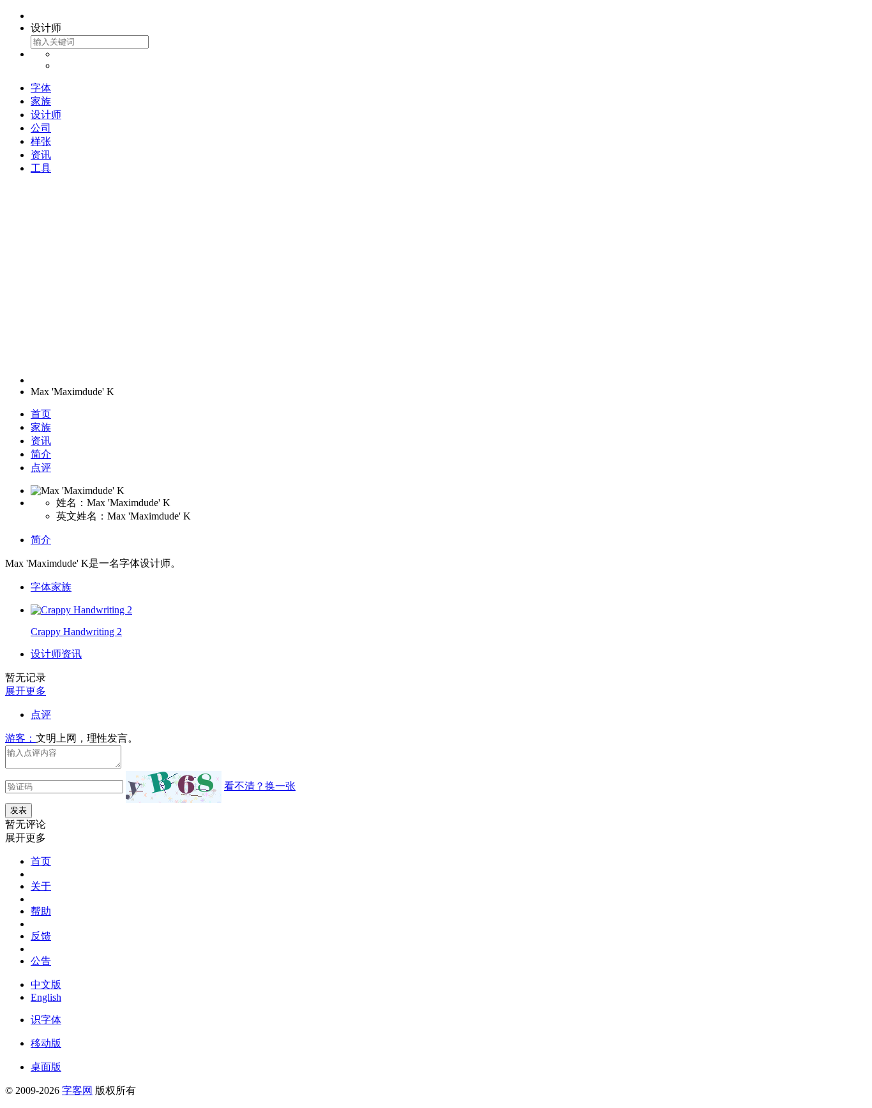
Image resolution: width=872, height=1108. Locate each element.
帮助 (41, 911)
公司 (41, 128)
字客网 (77, 1090)
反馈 (41, 936)
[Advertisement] (436, 275)
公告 (41, 960)
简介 (41, 454)
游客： (20, 738)
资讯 (41, 154)
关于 (41, 886)
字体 (41, 87)
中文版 (46, 984)
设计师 (46, 114)
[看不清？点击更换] (174, 787)
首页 (41, 413)
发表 (18, 810)
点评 (41, 467)
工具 (41, 168)
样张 (41, 141)
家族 (41, 101)
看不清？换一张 (260, 786)
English (46, 997)
